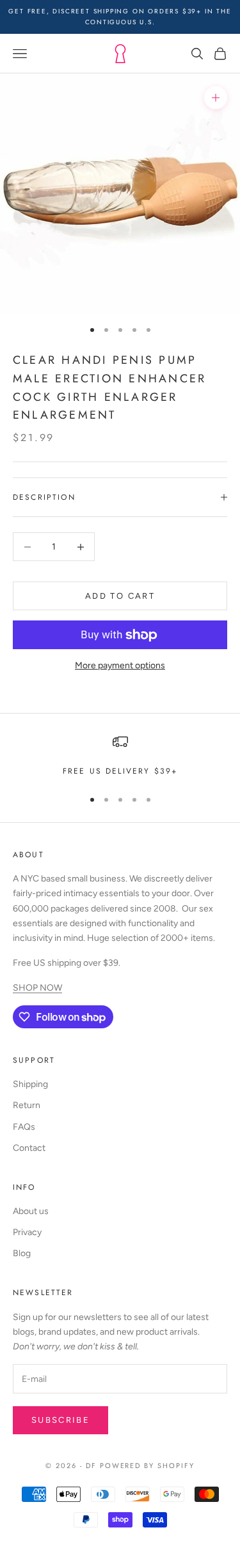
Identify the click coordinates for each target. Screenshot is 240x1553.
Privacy (27, 1232)
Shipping (30, 1084)
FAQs (24, 1127)
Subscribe (60, 1420)
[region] (120, 755)
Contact (29, 1148)
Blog (22, 1253)
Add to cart (120, 596)
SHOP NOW (37, 987)
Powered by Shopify (147, 1465)
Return (26, 1105)
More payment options (120, 665)
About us (31, 1211)
